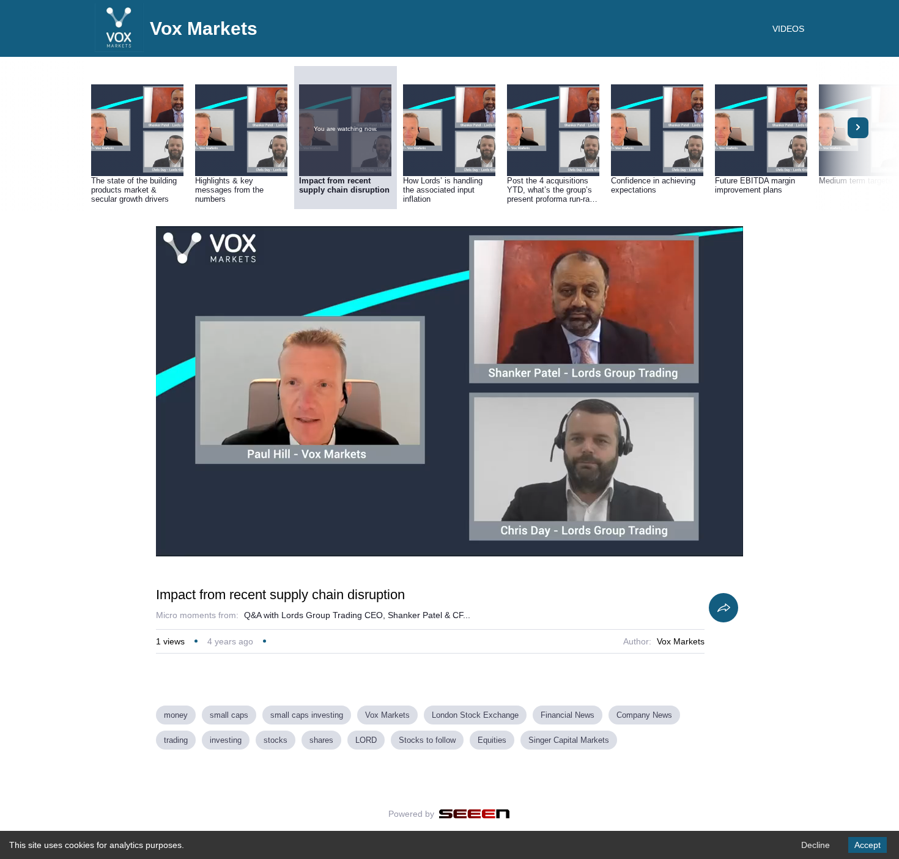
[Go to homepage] (119, 49)
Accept (867, 845)
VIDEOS (788, 29)
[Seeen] (474, 813)
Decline (815, 845)
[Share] (723, 607)
